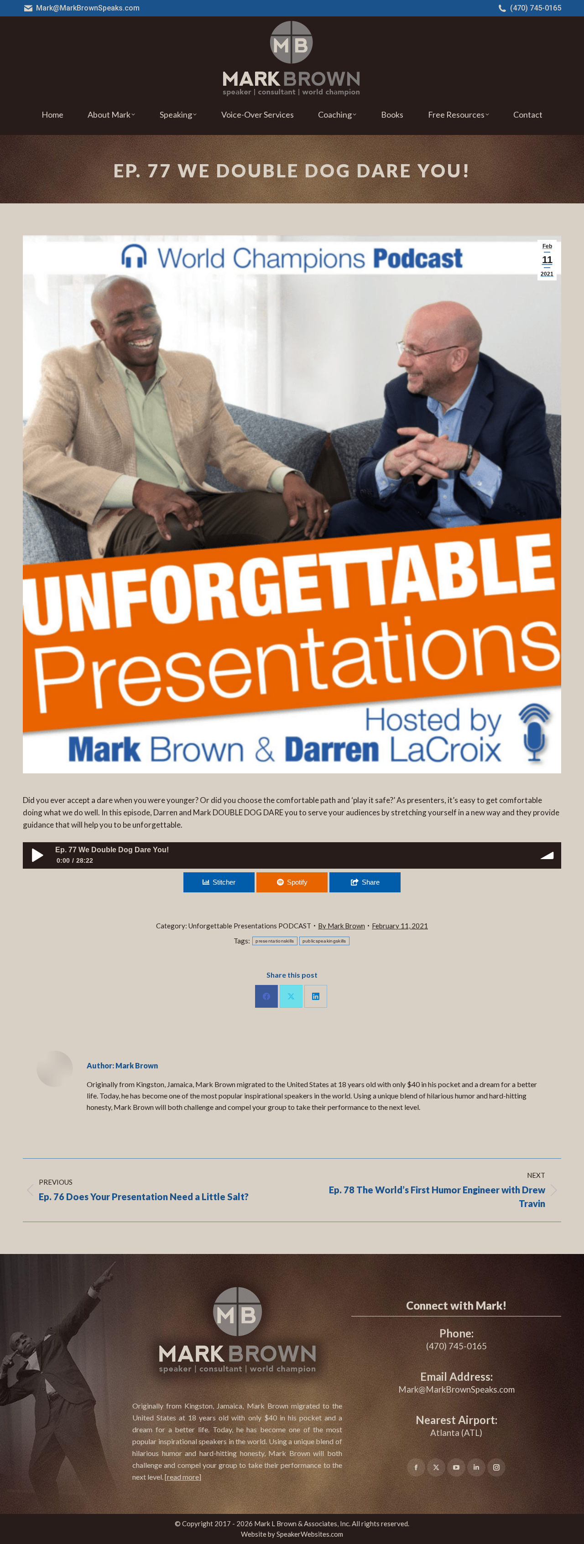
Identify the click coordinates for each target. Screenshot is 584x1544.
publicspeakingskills (324, 940)
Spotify (297, 882)
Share (371, 882)
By (341, 926)
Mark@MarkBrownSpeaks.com (88, 8)
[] (183, 1476)
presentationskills (275, 940)
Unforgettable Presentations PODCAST (249, 926)
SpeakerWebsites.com (309, 1534)
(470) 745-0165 (535, 8)
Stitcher (224, 882)
